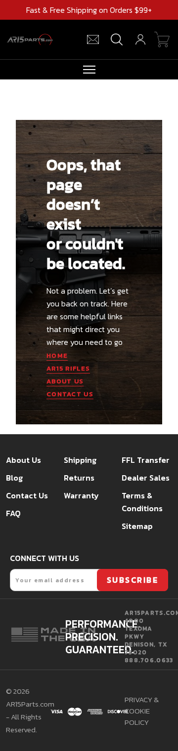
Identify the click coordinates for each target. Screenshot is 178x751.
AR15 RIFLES (68, 368)
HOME (57, 355)
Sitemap (137, 526)
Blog (14, 478)
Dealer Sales (146, 478)
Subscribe (132, 580)
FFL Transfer (146, 460)
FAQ (13, 513)
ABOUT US (65, 381)
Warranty (81, 495)
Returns (79, 478)
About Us (23, 460)
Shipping (80, 460)
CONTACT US (69, 394)
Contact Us (27, 495)
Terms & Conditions (142, 501)
